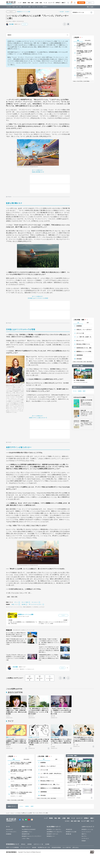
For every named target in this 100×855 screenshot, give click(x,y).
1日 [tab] (78, 322)
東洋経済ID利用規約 (56, 847)
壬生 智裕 (11, 24)
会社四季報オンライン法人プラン (54, 831)
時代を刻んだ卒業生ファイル (83, 344)
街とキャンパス (80, 340)
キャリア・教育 (27, 6)
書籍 (63, 2)
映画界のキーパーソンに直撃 (25, 614)
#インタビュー (35, 602)
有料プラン (84, 834)
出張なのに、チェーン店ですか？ (84, 329)
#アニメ (16, 602)
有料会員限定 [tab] (88, 40)
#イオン (75, 391)
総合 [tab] (78, 40)
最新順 (24, 2)
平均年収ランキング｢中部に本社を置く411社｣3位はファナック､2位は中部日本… (84, 74)
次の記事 (67, 11)
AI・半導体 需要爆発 (79, 380)
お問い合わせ (75, 847)
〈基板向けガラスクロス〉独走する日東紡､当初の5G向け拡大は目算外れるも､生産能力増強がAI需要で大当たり (74, 792)
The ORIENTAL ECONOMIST (29, 829)
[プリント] (68, 24)
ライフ (34, 6)
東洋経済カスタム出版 (71, 831)
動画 (41, 2)
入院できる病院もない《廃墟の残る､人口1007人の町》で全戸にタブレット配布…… (84, 67)
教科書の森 (68, 834)
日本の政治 (79, 358)
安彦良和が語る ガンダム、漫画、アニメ (84, 347)
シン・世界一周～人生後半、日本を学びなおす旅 (84, 336)
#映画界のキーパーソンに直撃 (23, 11)
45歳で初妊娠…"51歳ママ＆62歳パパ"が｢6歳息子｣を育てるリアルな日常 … (84, 52)
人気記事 (76, 37)
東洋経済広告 (69, 829)
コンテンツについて (86, 831)
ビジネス (9, 6)
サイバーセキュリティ (11, 831)
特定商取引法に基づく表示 (44, 847)
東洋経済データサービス (52, 834)
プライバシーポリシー (25, 847)
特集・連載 (30, 2)
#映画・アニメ (15, 604)
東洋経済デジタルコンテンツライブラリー (31, 836)
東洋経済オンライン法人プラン (54, 829)
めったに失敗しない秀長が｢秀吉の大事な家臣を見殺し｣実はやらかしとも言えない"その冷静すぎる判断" (16, 634)
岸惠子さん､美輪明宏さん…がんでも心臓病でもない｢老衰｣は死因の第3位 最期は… (84, 59)
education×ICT (9, 829)
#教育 (84, 391)
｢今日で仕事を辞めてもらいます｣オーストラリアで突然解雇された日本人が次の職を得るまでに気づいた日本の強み (83, 740)
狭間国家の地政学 (85, 420)
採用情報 (29, 844)
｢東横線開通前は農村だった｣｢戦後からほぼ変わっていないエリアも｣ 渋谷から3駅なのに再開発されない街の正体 (48, 657)
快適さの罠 (83, 410)
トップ (19, 2)
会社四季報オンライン (27, 831)
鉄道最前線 (79, 325)
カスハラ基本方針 (67, 847)
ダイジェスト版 (80, 333)
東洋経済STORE (26, 834)
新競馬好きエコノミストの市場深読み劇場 (84, 351)
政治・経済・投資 (17, 6)
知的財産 (34, 847)
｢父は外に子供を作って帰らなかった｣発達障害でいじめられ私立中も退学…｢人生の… (84, 45)
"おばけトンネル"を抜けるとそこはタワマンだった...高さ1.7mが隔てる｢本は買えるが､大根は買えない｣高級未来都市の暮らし (49, 649)
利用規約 (84, 840)
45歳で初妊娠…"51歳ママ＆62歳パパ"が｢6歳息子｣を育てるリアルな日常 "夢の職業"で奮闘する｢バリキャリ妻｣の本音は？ (49, 641)
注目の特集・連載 (78, 365)
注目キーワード (77, 387)
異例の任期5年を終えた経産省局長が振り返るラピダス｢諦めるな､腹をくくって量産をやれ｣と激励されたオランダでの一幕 (74, 779)
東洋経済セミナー (51, 836)
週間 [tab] (88, 322)
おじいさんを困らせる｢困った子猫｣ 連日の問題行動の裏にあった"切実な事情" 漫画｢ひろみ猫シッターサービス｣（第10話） (38, 742)
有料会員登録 (81, 2)
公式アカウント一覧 (38, 844)
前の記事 (62, 11)
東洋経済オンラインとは (78, 12)
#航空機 (23, 604)
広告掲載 (47, 844)
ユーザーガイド (85, 838)
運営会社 (23, 844)
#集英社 (80, 391)
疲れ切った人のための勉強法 (86, 400)
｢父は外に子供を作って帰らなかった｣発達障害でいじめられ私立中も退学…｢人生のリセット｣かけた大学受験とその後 (16, 657)
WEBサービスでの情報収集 (12, 847)
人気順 (36, 2)
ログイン (90, 2)
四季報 (57, 2)
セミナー (50, 2)
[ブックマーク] (64, 24)
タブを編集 (91, 6)
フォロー (24, 24)
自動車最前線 (80, 355)
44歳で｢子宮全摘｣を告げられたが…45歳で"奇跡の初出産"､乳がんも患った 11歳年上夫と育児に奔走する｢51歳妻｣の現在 (16, 641)
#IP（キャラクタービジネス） (35, 604)
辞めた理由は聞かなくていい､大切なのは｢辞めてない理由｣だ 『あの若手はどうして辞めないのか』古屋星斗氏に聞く (61, 742)
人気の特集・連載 (79, 319)
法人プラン (84, 836)
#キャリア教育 (25, 602)
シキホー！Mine (25, 838)
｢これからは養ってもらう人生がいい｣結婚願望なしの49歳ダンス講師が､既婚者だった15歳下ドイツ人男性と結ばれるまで (16, 742)
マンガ (45, 2)
